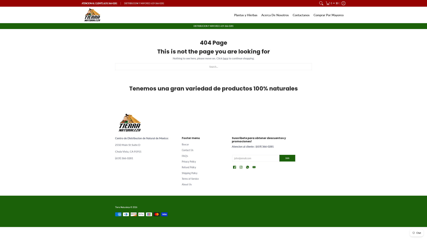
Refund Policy (189, 167)
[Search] (321, 3)
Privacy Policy (189, 161)
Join (287, 158)
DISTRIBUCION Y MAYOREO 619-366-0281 (213, 26)
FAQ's (185, 155)
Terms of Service (190, 178)
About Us (187, 184)
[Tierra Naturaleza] (92, 15)
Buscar (185, 144)
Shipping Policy (189, 173)
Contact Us (187, 150)
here (225, 58)
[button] (332, 3)
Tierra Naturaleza (122, 207)
